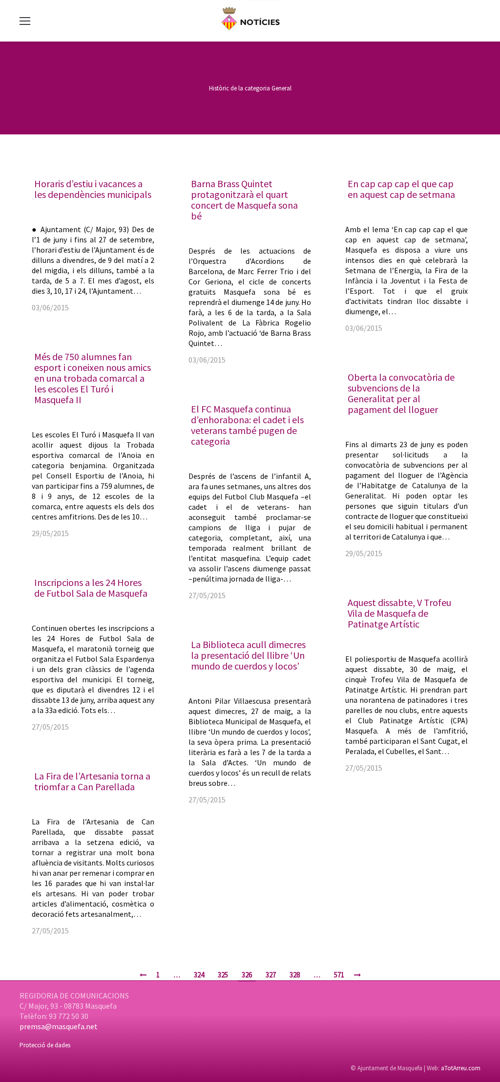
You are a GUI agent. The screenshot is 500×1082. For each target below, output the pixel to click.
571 (339, 974)
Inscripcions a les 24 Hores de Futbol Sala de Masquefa (90, 587)
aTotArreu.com (460, 1068)
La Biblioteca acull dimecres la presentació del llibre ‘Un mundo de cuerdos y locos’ (248, 655)
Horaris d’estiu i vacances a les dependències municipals (92, 188)
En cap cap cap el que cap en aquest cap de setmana (401, 188)
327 (271, 974)
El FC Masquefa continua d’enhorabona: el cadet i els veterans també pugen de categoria (247, 425)
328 (295, 974)
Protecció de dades (45, 1045)
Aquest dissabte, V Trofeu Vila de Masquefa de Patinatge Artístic (399, 613)
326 (247, 974)
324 (199, 974)
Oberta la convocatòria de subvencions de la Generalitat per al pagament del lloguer (401, 393)
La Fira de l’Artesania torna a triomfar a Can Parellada (92, 781)
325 (223, 974)
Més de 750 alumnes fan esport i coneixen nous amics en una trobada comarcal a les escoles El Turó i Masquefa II (92, 378)
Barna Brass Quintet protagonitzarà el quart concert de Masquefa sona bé (244, 199)
